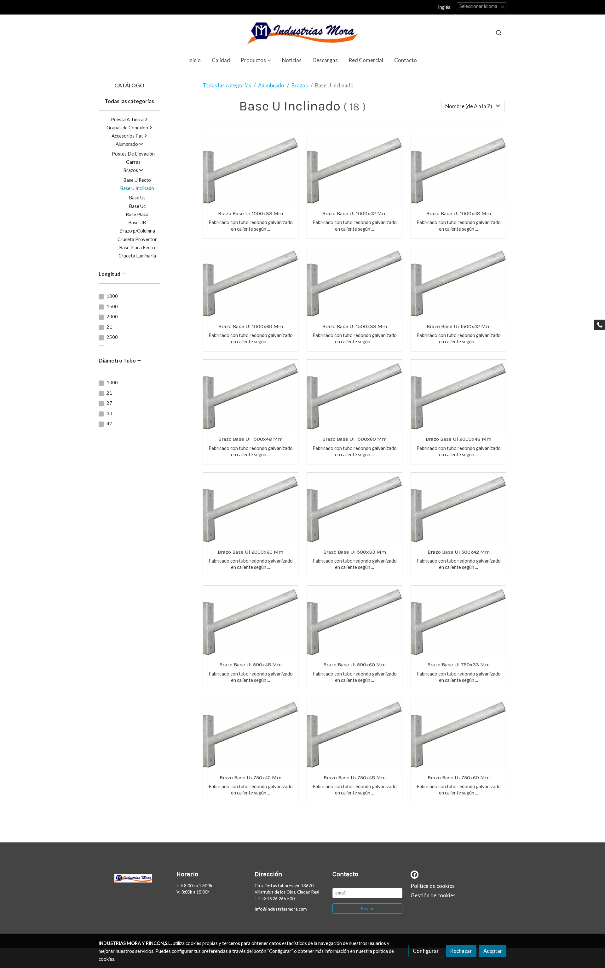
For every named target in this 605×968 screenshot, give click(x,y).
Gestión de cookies (433, 895)
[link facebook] (414, 874)
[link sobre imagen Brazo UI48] (458, 734)
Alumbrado (271, 85)
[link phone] (599, 325)
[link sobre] (134, 877)
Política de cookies (433, 885)
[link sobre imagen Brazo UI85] (354, 395)
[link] (302, 32)
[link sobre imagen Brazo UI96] (354, 621)
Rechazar (461, 950)
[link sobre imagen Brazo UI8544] (250, 170)
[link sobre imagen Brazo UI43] (250, 395)
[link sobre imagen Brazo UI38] (458, 621)
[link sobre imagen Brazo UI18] (250, 621)
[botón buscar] (498, 32)
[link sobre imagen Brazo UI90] (458, 395)
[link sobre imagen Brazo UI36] (354, 734)
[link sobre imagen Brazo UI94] (354, 508)
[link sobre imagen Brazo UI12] (250, 283)
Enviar (367, 908)
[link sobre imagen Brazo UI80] (354, 170)
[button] (256, 60)
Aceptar (492, 950)
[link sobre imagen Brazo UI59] (458, 170)
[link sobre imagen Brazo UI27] (354, 283)
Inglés (444, 7)
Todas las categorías (227, 85)
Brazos (299, 85)
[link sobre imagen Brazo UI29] (250, 508)
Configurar (426, 950)
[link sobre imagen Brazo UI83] (458, 283)
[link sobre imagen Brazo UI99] (458, 508)
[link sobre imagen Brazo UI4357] (250, 734)
